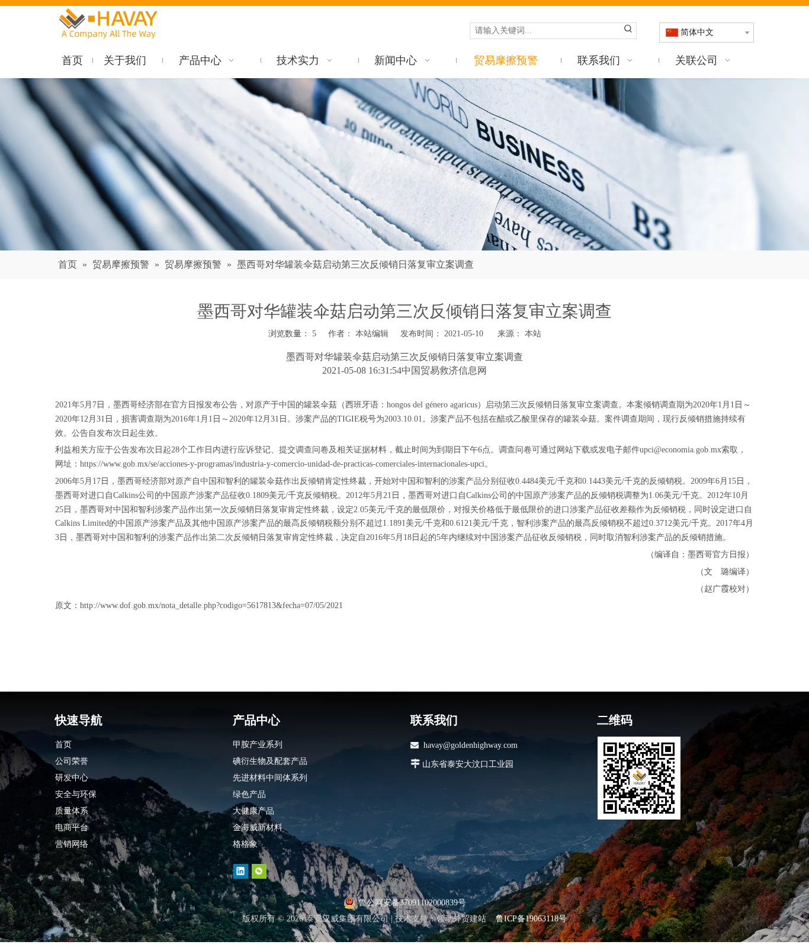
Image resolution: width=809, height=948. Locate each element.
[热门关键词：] (628, 30)
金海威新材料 (257, 827)
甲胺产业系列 (257, 744)
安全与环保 (76, 794)
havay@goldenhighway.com (470, 745)
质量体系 (71, 810)
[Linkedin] (240, 871)
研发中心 (71, 777)
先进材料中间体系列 (270, 777)
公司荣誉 (71, 761)
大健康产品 (253, 810)
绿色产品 (249, 794)
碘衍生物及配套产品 (270, 761)
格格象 (245, 844)
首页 (63, 744)
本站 (533, 333)
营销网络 (71, 844)
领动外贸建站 (461, 918)
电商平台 (71, 827)
